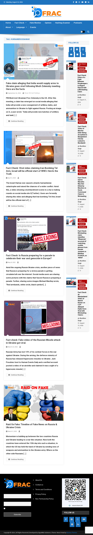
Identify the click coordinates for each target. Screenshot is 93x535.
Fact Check (19, 23)
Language (20, 27)
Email (6, 500)
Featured (81, 68)
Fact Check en (82, 64)
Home (8, 23)
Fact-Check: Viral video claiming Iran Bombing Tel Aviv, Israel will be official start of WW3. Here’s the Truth (32, 171)
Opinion (48, 23)
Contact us (39, 485)
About (8, 27)
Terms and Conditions (43, 489)
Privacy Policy (40, 494)
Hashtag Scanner (62, 23)
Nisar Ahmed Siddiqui (32, 93)
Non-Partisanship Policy (44, 499)
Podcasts (78, 23)
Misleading (82, 71)
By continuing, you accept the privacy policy (15, 509)
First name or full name (12, 493)
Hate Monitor (35, 23)
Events (33, 27)
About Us (38, 480)
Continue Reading (17, 121)
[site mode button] (83, 32)
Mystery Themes (71, 532)
